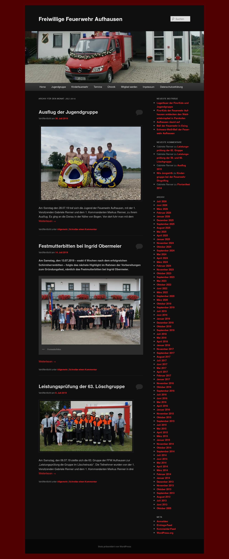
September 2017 (165, 353)
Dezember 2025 (165, 220)
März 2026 (162, 209)
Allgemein (62, 229)
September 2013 (165, 493)
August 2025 (163, 227)
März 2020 (162, 299)
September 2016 (165, 390)
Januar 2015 (163, 440)
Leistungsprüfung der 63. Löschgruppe (82, 386)
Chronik (111, 86)
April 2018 (162, 341)
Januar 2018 (163, 345)
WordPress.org (165, 532)
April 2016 (162, 405)
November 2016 (165, 383)
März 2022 (162, 292)
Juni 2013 (162, 504)
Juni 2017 (162, 364)
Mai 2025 (161, 231)
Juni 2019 (162, 315)
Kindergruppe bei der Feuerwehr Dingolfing (171, 176)
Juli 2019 (162, 311)
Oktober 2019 (164, 303)
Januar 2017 (163, 379)
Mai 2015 (161, 428)
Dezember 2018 (165, 322)
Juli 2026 (162, 201)
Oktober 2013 (164, 489)
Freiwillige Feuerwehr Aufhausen (80, 19)
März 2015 (162, 436)
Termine (98, 86)
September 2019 (165, 307)
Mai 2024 (161, 254)
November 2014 (165, 443)
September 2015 (165, 421)
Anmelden (162, 521)
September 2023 (165, 277)
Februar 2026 (164, 212)
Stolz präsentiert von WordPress (114, 546)
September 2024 (165, 250)
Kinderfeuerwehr (79, 86)
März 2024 (162, 262)
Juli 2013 (162, 500)
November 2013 (165, 485)
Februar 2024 (164, 265)
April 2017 (162, 371)
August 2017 (163, 356)
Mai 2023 (161, 280)
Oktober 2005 (164, 508)
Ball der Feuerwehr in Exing (172, 125)
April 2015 (162, 432)
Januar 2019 (163, 318)
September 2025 (165, 224)
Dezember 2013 (165, 481)
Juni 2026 (162, 205)
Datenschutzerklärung (171, 86)
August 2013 (163, 496)
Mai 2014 (161, 462)
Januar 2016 (163, 409)
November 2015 (165, 413)
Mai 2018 (161, 337)
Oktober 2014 (164, 447)
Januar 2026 (163, 216)
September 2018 (165, 330)
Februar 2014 (164, 474)
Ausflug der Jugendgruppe (68, 112)
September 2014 (165, 451)
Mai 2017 (161, 368)
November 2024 (165, 243)
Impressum (148, 86)
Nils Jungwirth (165, 173)
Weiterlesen (47, 221)
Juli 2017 (162, 360)
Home (43, 86)
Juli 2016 (162, 394)
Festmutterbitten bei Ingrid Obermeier (80, 245)
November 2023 (165, 269)
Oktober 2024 (164, 246)
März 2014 (162, 470)
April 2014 (162, 466)
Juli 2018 (162, 334)
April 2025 (162, 235)
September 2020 (165, 296)
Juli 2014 (162, 455)
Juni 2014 (162, 459)
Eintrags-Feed (164, 525)
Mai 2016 (161, 402)
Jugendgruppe (58, 86)
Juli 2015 (162, 424)
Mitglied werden (129, 86)
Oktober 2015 (164, 417)
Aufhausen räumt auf (168, 122)
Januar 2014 (163, 478)
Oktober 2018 (164, 326)
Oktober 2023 (164, 273)
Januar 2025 (163, 239)
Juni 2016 (162, 398)
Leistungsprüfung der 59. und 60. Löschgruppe (173, 157)
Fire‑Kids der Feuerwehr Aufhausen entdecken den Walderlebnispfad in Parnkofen (173, 114)
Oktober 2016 (164, 387)
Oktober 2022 (164, 284)
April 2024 (162, 258)
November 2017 (165, 349)
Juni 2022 (162, 288)
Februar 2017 (164, 375)
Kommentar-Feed (166, 528)
